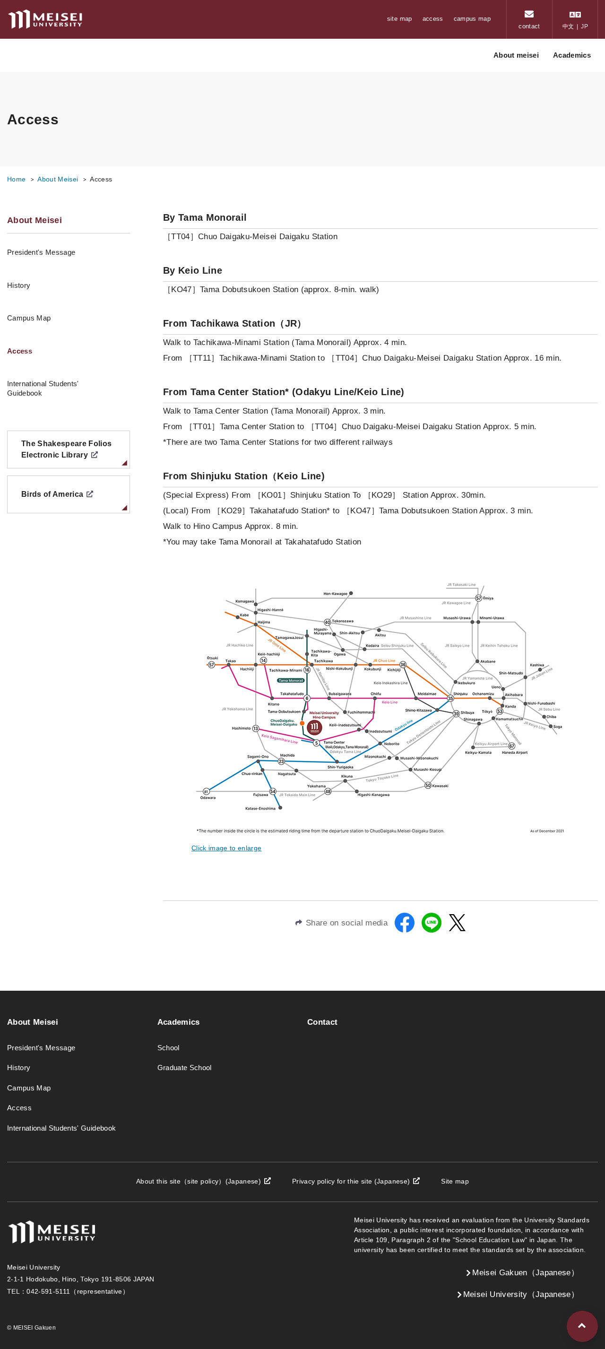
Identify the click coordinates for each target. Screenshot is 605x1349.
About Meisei (57, 179)
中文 (568, 26)
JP (584, 26)
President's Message (41, 252)
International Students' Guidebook (43, 388)
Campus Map (29, 318)
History (18, 285)
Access (19, 351)
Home (16, 179)
